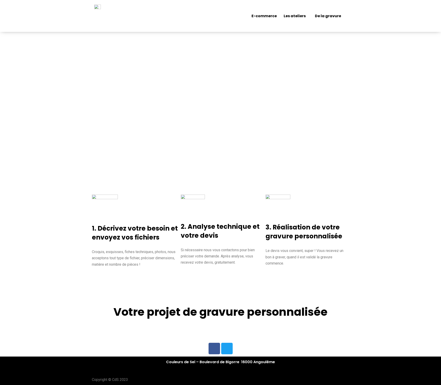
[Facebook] (214, 348)
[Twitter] (227, 348)
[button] (295, 16)
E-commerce (264, 16)
